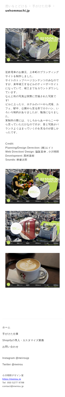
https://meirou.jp (11, 379)
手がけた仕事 (10, 334)
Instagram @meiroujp (15, 358)
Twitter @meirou (12, 364)
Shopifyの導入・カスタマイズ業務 (23, 340)
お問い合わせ (10, 346)
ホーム (6, 327)
